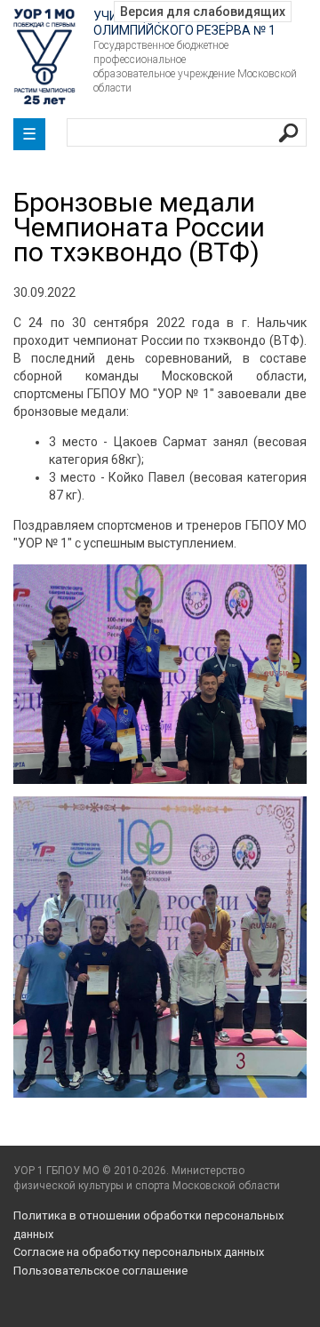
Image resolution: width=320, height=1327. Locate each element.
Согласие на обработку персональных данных (138, 1252)
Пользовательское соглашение (100, 1270)
